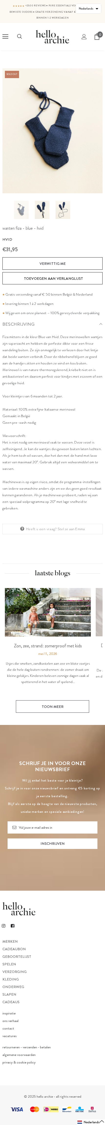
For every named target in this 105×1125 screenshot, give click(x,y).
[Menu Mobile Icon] (5, 37)
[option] (52, 131)
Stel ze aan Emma (71, 529)
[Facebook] (12, 925)
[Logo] (52, 36)
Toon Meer (52, 706)
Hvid (7, 239)
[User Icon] (84, 36)
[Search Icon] (19, 36)
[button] (91, 1122)
